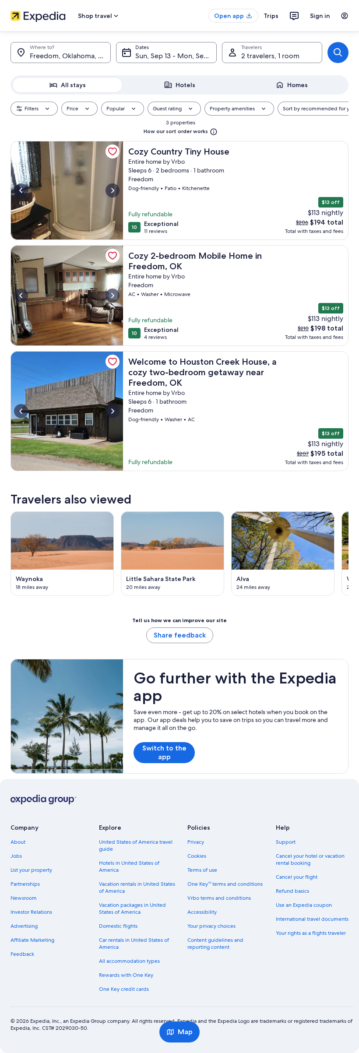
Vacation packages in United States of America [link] (132, 909)
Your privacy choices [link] (211, 926)
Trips (271, 16)
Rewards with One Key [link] (126, 975)
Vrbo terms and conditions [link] (219, 898)
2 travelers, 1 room (270, 55)
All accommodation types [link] (129, 961)
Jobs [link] (16, 855)
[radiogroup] (179, 85)
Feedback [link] (22, 954)
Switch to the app (164, 752)
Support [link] (286, 841)
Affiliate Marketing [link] (32, 940)
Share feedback (180, 635)
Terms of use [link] (202, 869)
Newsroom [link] (24, 898)
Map (185, 1032)
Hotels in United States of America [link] (129, 866)
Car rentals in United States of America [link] (134, 944)
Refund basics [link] (292, 891)
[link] (113, 151)
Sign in (320, 16)
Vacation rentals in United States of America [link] (137, 887)
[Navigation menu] (344, 15)
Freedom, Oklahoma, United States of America (70, 55)
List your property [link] (31, 869)
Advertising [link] (24, 926)
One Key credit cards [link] (124, 989)
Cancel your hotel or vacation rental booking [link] (310, 859)
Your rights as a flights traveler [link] (311, 933)
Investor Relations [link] (31, 912)
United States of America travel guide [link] (135, 845)
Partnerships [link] (25, 883)
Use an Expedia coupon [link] (304, 905)
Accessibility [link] (202, 912)
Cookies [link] (196, 855)
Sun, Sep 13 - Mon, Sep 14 (175, 55)
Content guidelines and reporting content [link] (215, 944)
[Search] (337, 52)
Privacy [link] (195, 841)
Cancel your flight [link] (296, 876)
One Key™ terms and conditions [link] (225, 883)
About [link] (18, 841)
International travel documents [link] (312, 919)
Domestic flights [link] (118, 926)
